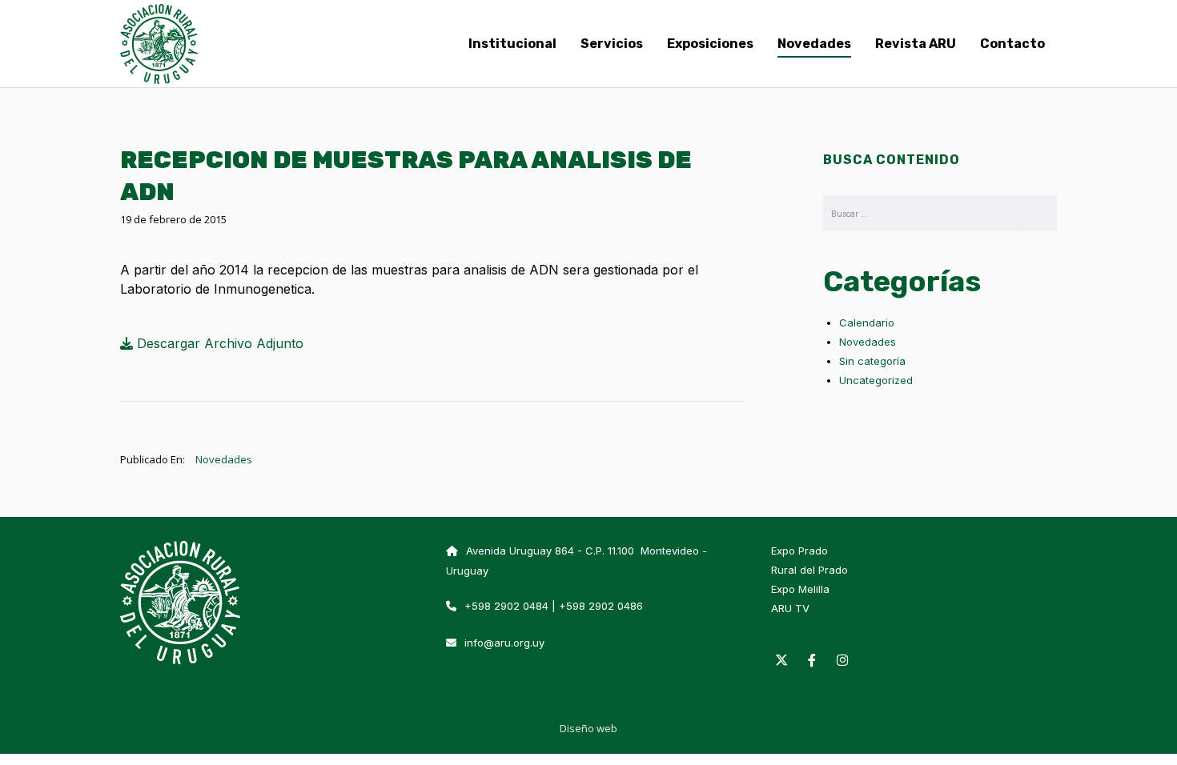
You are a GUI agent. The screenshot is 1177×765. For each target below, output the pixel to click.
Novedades (223, 459)
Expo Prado (799, 550)
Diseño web (588, 728)
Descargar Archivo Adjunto (218, 343)
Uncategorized (876, 380)
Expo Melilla (800, 589)
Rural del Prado (809, 569)
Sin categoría (872, 360)
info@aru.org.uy (504, 642)
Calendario (866, 322)
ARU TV (790, 608)
